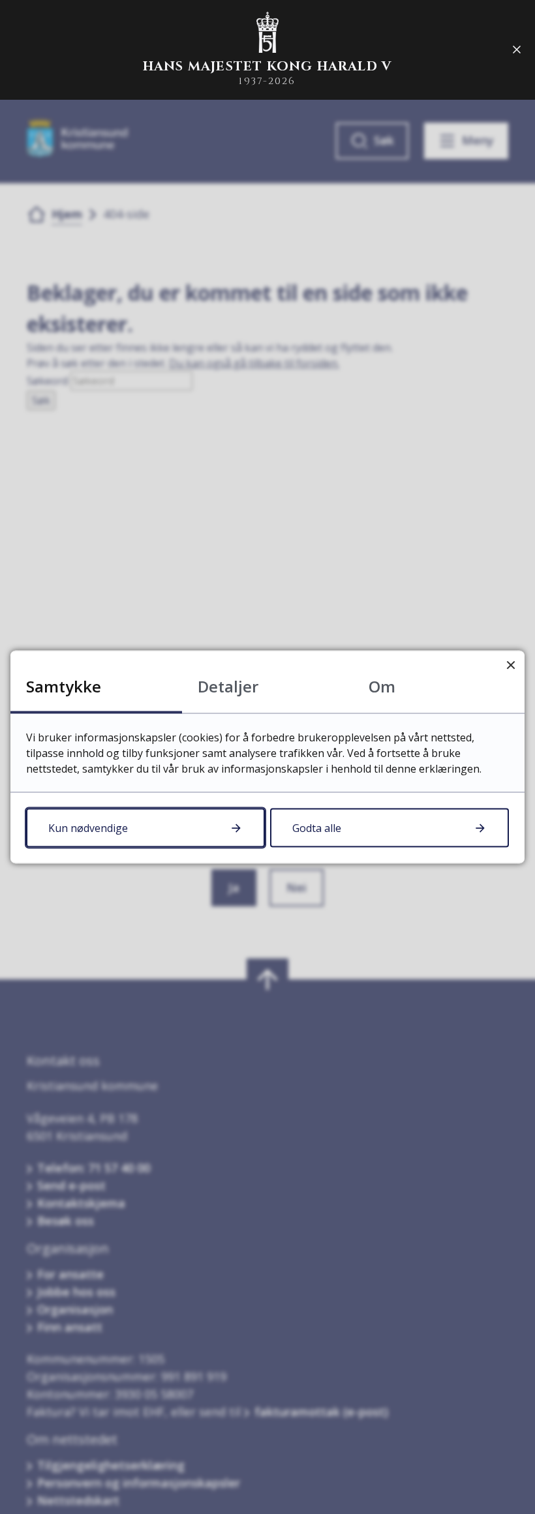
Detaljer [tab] (228, 686)
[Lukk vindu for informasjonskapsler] (510, 665)
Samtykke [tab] (63, 686)
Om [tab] (382, 686)
